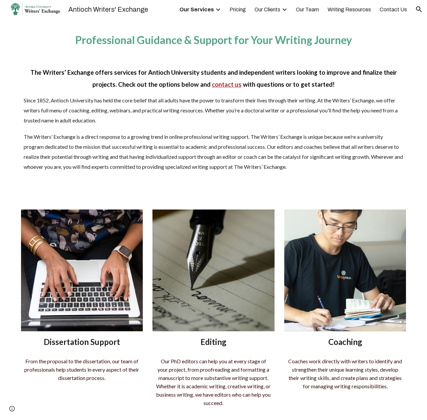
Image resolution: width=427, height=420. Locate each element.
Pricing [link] (238, 9)
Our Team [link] (307, 9)
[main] (213, 110)
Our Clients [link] (267, 9)
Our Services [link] (196, 9)
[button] (419, 9)
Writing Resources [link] (349, 9)
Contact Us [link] (393, 9)
